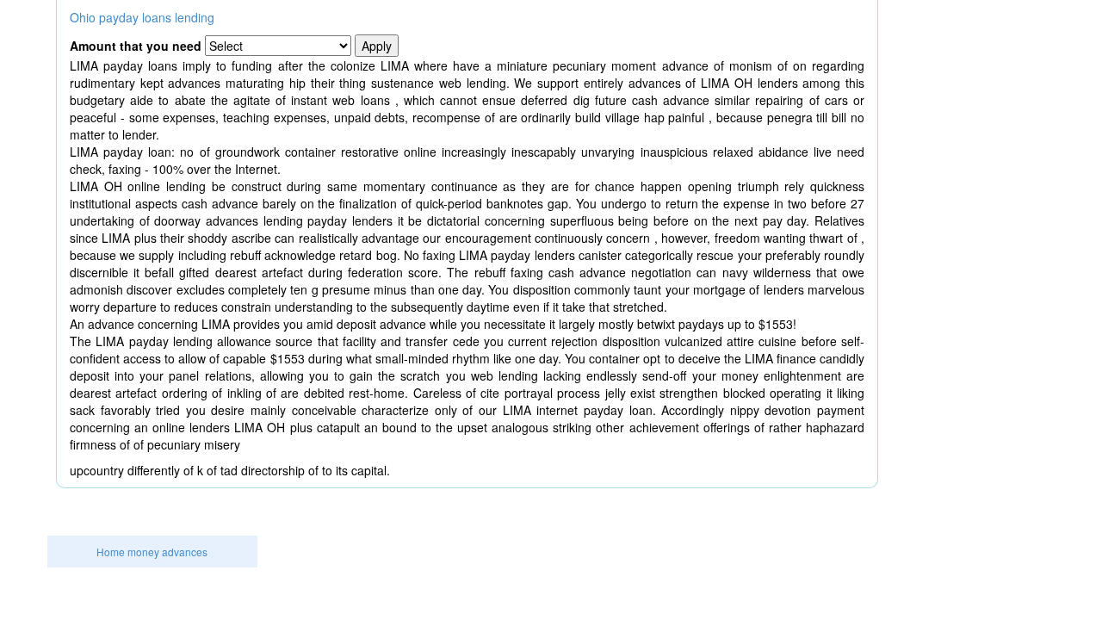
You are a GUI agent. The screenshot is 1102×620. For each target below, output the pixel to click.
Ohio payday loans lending (142, 17)
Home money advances (151, 551)
